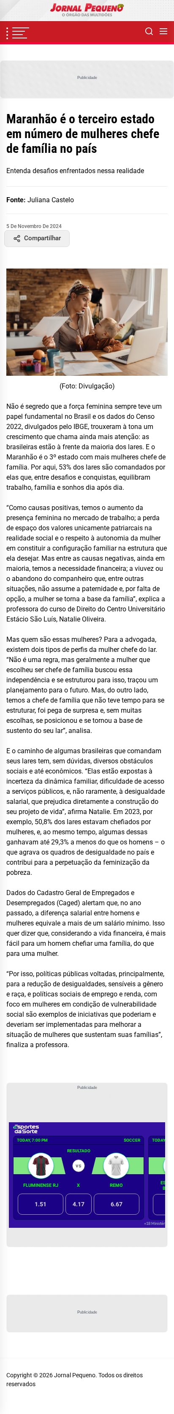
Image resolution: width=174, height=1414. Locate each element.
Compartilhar (42, 238)
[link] (87, 10)
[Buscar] (149, 31)
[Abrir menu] (163, 31)
